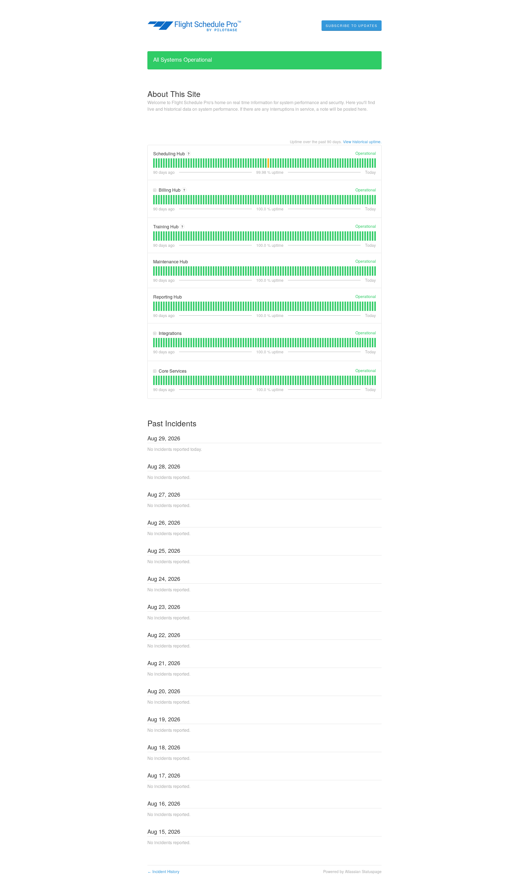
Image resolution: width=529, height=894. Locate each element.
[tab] (154, 163)
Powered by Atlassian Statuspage (352, 871)
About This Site (174, 93)
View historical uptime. (362, 141)
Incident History (163, 871)
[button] (352, 25)
